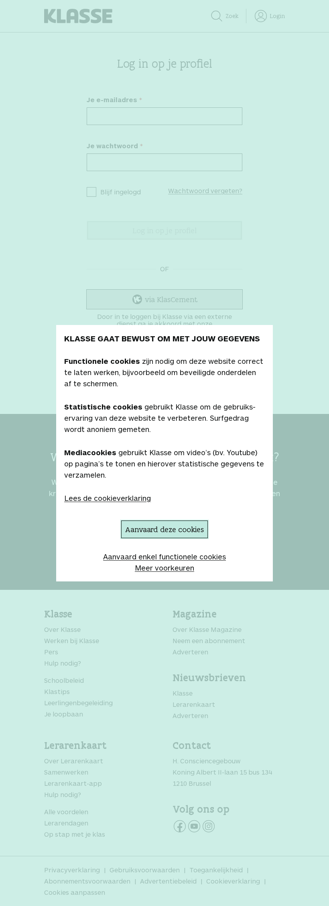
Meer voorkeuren (164, 567)
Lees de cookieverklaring (107, 498)
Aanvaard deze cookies (164, 529)
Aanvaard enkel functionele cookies (164, 556)
